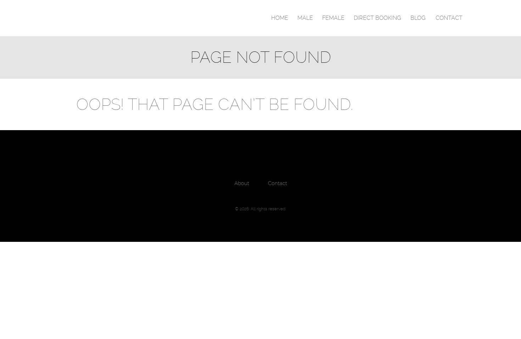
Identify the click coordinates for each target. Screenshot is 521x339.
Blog (418, 18)
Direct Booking (377, 18)
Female (333, 18)
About (241, 183)
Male (305, 18)
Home (279, 18)
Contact (449, 18)
